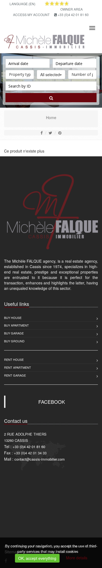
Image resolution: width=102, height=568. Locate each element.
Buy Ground (14, 341)
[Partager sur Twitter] (50, 132)
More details (76, 557)
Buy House (12, 317)
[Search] (51, 97)
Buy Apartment (16, 325)
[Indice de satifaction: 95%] (57, 3)
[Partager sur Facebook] (42, 132)
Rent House (14, 359)
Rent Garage (15, 375)
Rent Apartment (17, 367)
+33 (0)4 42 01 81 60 (73, 14)
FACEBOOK (51, 401)
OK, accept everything (37, 558)
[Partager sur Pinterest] (59, 132)
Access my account (31, 14)
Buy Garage (14, 333)
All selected (50, 74)
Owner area (71, 9)
